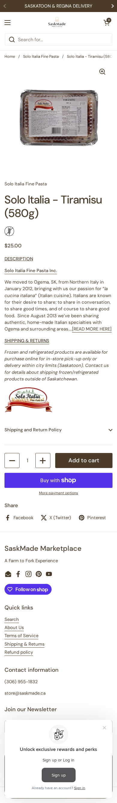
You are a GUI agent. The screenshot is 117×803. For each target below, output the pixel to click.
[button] (106, 23)
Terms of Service (21, 636)
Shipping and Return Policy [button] (33, 430)
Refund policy (18, 652)
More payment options (58, 493)
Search (11, 619)
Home (9, 56)
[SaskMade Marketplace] (57, 23)
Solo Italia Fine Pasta (41, 56)
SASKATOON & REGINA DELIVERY (58, 6)
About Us (14, 628)
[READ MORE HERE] (92, 329)
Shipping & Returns (24, 644)
